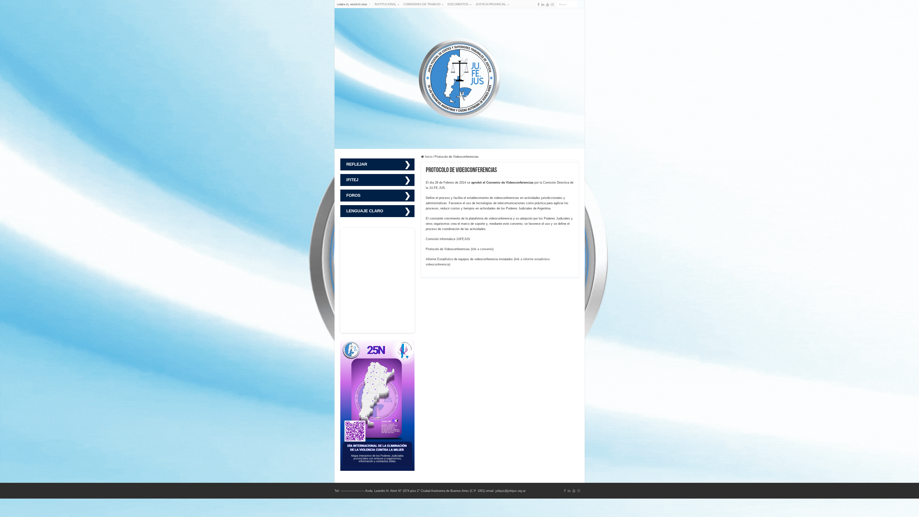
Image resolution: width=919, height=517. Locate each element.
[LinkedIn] (543, 4)
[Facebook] (538, 4)
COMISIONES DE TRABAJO (421, 4)
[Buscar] (581, 4)
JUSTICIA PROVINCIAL (491, 4)
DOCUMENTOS (458, 4)
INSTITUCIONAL (385, 4)
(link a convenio (482, 249)
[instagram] (552, 4)
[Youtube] (547, 4)
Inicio (428, 156)
